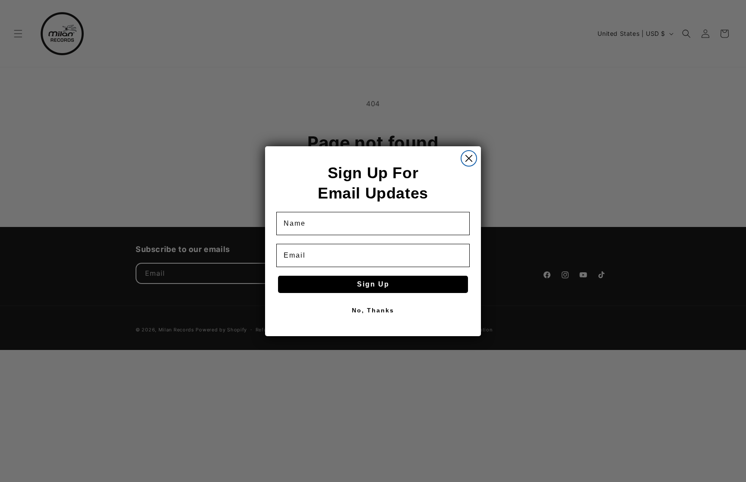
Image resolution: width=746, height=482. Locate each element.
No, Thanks (373, 310)
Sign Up (373, 284)
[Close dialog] (469, 158)
